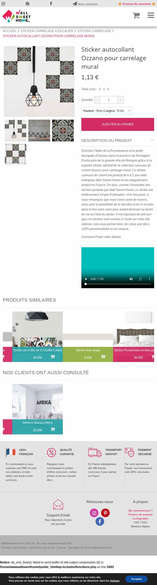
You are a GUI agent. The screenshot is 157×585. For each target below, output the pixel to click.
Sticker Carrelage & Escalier (46, 31)
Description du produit (106, 141)
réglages (114, 581)
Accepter (136, 579)
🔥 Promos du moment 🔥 (136, 4)
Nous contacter (87, 4)
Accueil (9, 31)
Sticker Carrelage (94, 31)
